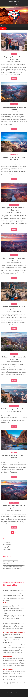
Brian (9, 61)
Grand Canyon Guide (18, 693)
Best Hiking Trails (6, 542)
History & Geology (14, 104)
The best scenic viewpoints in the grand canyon (14, 409)
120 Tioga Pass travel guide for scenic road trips (13, 565)
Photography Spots (14, 204)
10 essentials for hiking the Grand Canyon (12, 566)
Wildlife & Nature (14, 354)
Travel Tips (14, 53)
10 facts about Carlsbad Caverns (10, 560)
